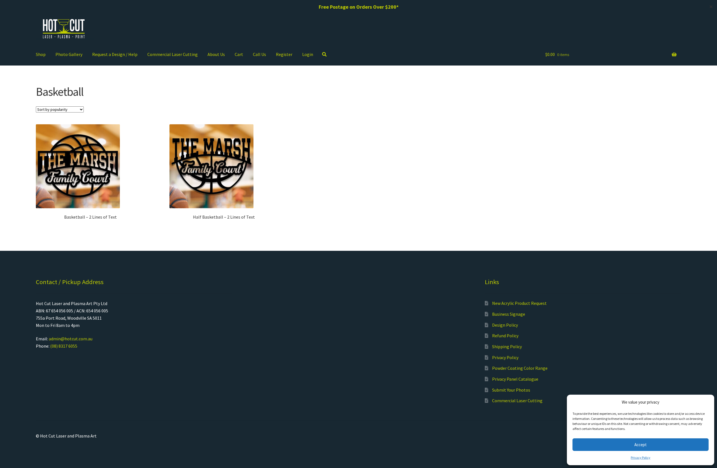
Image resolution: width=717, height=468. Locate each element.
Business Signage (508, 314)
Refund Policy (505, 335)
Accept (640, 444)
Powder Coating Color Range (520, 368)
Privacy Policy (640, 457)
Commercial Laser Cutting (172, 54)
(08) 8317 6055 (63, 346)
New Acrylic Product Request (519, 303)
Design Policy (505, 325)
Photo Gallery (68, 54)
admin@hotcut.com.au (70, 338)
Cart (239, 54)
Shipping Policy (507, 346)
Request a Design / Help (115, 54)
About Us (216, 54)
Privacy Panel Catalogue (515, 379)
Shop (41, 54)
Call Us (259, 54)
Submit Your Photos (511, 390)
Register (284, 54)
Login (307, 54)
